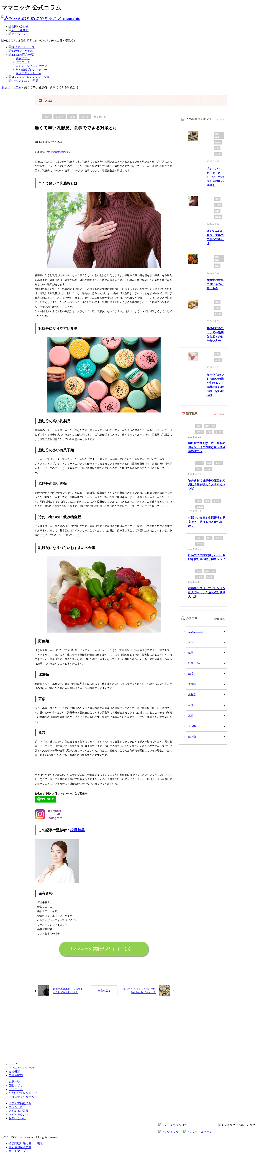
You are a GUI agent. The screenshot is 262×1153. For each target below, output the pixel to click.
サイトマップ (17, 1150)
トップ (5, 87)
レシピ (200, 463)
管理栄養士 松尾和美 (58, 151)
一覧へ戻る (104, 990)
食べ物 (85, 116)
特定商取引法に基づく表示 (26, 1143)
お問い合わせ (17, 1118)
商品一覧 (14, 1081)
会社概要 (14, 1071)
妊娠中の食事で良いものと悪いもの (215, 284)
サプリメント (195, 631)
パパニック (16, 1089)
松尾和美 (77, 830)
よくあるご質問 (19, 1110)
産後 (72, 116)
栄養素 (59, 116)
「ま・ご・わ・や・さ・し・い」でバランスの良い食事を (215, 177)
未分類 (192, 684)
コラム (17, 87)
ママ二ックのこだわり (23, 1067)
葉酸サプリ (23, 58)
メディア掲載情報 (20, 1103)
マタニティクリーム (28, 73)
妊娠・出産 (218, 135)
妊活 (209, 463)
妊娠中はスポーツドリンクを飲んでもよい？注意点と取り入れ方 (206, 592)
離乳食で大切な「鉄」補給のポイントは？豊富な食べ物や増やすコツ (206, 447)
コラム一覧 (16, 1107)
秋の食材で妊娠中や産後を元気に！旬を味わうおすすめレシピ (206, 484)
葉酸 (217, 265)
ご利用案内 (16, 1075)
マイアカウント (19, 1114)
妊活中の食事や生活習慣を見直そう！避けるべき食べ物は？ (206, 521)
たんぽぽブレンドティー (31, 69)
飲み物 (218, 314)
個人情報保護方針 (20, 1147)
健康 (47, 116)
